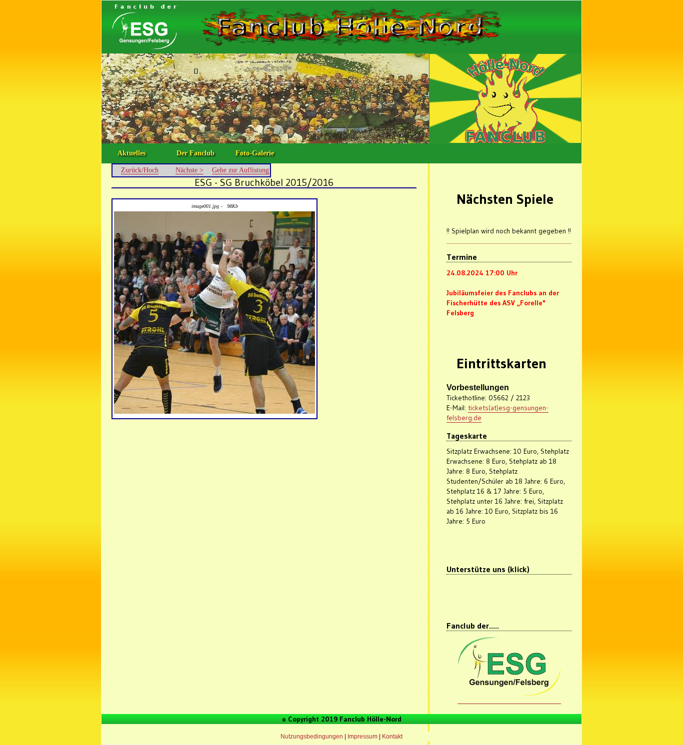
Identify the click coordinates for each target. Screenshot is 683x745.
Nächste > (190, 170)
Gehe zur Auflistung (240, 170)
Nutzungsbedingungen (311, 736)
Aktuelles (132, 153)
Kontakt (392, 736)
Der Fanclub (195, 153)
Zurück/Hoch (139, 170)
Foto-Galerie (255, 153)
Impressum (363, 736)
